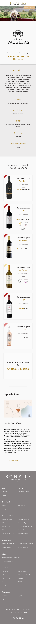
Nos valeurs (21, 505)
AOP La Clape (5, 571)
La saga (4, 505)
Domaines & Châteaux (9, 516)
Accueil (4, 488)
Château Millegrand (23, 523)
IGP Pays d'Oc (22, 578)
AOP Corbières (18, 114)
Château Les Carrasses (8, 526)
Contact (4, 495)
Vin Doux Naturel (6, 582)
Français (4, 595)
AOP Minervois (6, 578)
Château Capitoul (6, 523)
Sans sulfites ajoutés (7, 561)
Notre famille (6, 502)
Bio (19, 557)
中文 (3, 599)
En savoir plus (13, 460)
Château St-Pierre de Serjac (25, 526)
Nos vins (20, 488)
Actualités (5, 491)
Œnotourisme (6, 540)
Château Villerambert (23, 530)
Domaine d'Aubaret (23, 533)
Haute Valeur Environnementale (18, 103)
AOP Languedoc (22, 571)
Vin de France (5, 585)
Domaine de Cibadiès (24, 519)
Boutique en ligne (29, 7)
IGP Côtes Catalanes (23, 582)
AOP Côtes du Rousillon (24, 575)
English (20, 595)
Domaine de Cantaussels (8, 533)
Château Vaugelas (7, 519)
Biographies (5, 509)
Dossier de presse (24, 491)
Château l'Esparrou (7, 530)
